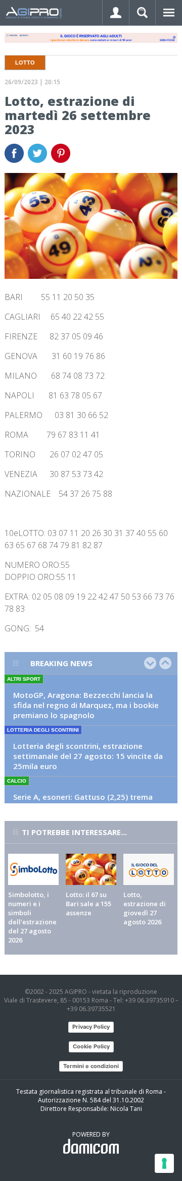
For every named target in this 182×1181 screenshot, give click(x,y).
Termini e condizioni (91, 1066)
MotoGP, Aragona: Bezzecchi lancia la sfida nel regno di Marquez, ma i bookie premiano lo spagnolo (86, 705)
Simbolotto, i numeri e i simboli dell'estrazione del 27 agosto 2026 (32, 917)
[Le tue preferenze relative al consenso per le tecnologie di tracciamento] (164, 1163)
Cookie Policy (91, 1046)
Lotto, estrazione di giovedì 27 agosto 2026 (144, 908)
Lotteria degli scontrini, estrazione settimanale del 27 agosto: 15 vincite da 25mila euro (88, 756)
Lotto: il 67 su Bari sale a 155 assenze (88, 903)
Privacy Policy (91, 1026)
